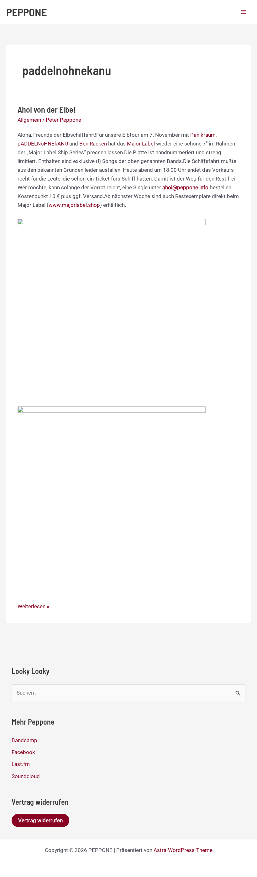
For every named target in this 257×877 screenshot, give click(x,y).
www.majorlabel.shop (74, 205)
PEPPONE (26, 11)
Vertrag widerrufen (40, 820)
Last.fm (21, 764)
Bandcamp (24, 740)
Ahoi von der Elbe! (47, 109)
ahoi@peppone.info (185, 187)
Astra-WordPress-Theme (183, 850)
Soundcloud (26, 776)
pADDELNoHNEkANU (43, 143)
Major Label (141, 143)
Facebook (23, 752)
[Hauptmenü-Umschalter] (244, 12)
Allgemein (29, 120)
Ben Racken (93, 143)
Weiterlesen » (33, 607)
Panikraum (203, 135)
